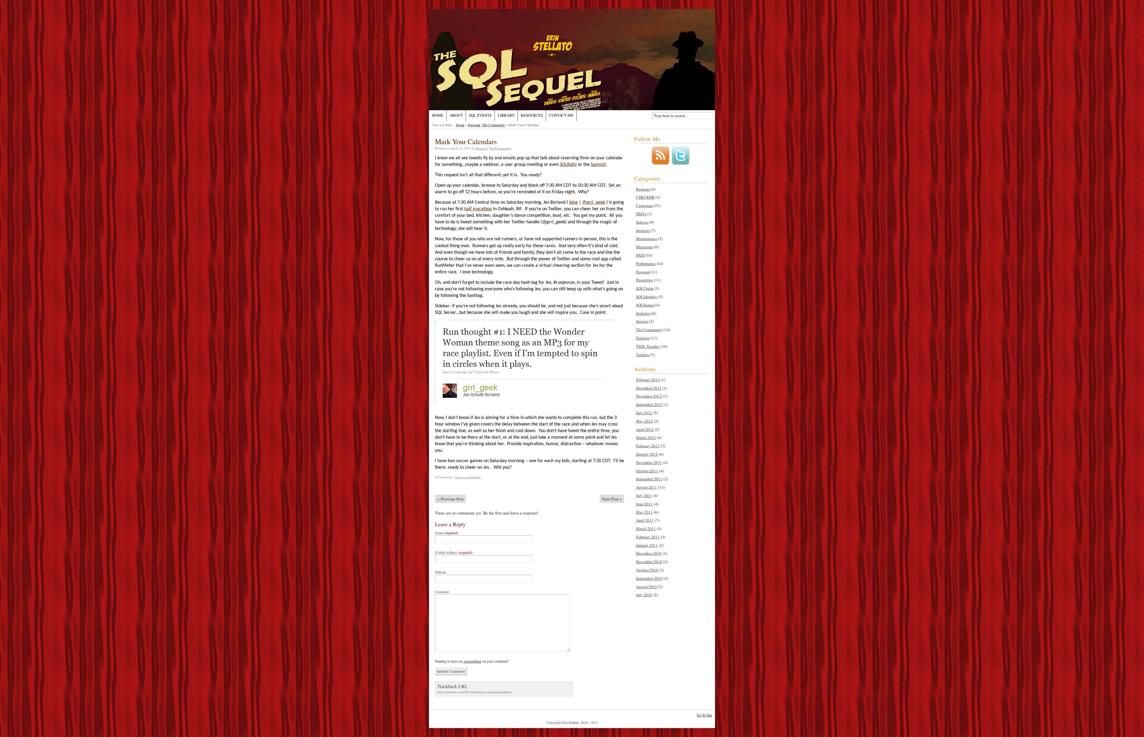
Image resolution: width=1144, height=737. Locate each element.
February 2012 (648, 445)
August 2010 (646, 586)
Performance (646, 263)
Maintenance (646, 238)
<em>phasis (472, 661)
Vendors (642, 354)
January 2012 (647, 454)
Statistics (643, 313)
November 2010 (649, 561)
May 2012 (644, 421)
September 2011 (649, 479)
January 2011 (647, 545)
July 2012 (644, 412)
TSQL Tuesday (648, 346)
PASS (640, 255)
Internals (643, 230)
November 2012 (649, 396)
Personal (474, 124)
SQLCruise (645, 288)
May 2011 (644, 512)
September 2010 (649, 578)
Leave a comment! (468, 477)
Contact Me (561, 115)
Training (643, 338)
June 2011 (644, 504)
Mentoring (644, 247)
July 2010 (644, 594)
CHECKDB (645, 197)
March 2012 (646, 437)
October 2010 (647, 570)
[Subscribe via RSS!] (660, 163)
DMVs (641, 213)
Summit (598, 164)
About (456, 115)
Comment (442, 591)
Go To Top (704, 715)
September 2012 (649, 404)
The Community (493, 124)
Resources (532, 115)
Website (440, 572)
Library (506, 115)
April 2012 (645, 429)
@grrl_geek (593, 202)
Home (437, 115)
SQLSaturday (647, 296)
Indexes (642, 222)
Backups (643, 189)
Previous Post (450, 499)
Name (446, 532)
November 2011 (649, 462)
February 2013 (648, 379)
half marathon (478, 209)
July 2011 (644, 495)
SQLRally (568, 164)
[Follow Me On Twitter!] (680, 163)
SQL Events (480, 115)
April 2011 (645, 520)
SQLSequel (645, 305)
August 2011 (646, 487)
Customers (644, 205)
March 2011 (646, 528)
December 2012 (648, 388)
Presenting (644, 280)
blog (573, 202)
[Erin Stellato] (572, 59)
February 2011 (648, 537)
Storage (642, 321)
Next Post (612, 499)
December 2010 (648, 553)
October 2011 (647, 470)
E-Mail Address (453, 552)
